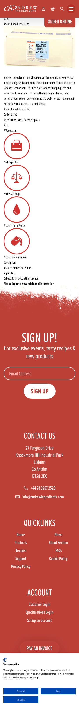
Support (20, 558)
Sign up (39, 391)
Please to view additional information (29, 283)
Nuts (6, 18)
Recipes (20, 550)
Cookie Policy (58, 558)
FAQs (58, 550)
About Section (58, 543)
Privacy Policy (20, 566)
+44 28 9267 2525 (43, 488)
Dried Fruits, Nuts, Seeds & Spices (22, 119)
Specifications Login (39, 612)
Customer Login (39, 604)
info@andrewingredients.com (43, 497)
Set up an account (39, 620)
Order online (60, 21)
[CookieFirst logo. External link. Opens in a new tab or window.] (5, 660)
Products (21, 543)
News (58, 535)
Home (21, 535)
